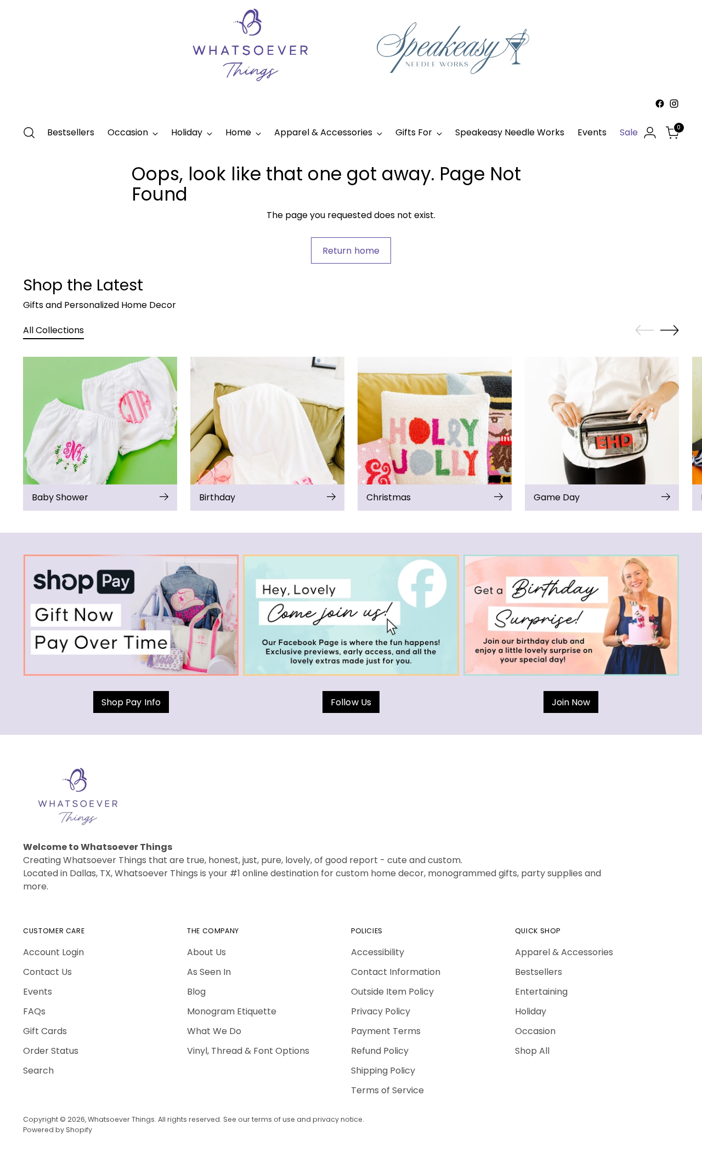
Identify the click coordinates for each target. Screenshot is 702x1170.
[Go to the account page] (650, 133)
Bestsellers (538, 972)
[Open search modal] (29, 133)
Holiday (530, 1011)
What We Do (214, 1031)
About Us (206, 952)
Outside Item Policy (392, 991)
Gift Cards (45, 1031)
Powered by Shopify (57, 1129)
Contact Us (47, 972)
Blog (196, 991)
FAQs (34, 1011)
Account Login (53, 952)
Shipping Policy (383, 1070)
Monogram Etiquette (231, 1011)
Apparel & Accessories (564, 952)
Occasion (535, 1031)
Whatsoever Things (121, 1119)
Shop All (532, 1051)
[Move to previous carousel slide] (644, 330)
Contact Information (395, 972)
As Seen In (209, 972)
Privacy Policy (380, 1011)
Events (37, 991)
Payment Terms (386, 1031)
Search (38, 1070)
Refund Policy (380, 1051)
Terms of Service (387, 1090)
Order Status (50, 1051)
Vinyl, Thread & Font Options (248, 1051)
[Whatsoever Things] (351, 112)
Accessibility (377, 952)
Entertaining (541, 991)
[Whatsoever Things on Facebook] (660, 104)
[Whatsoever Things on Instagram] (674, 104)
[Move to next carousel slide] (669, 330)
